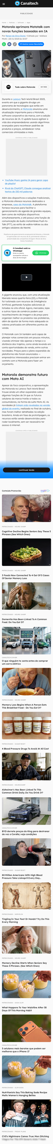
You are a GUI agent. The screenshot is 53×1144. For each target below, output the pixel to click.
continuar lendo (26, 470)
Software (21, 22)
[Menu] (3, 4)
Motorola (27, 109)
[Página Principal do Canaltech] (26, 5)
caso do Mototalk (22, 204)
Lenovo (17, 99)
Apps (28, 22)
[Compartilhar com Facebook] (9, 44)
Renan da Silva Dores (16, 36)
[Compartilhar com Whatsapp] (4, 44)
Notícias (12, 22)
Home (4, 22)
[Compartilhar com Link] (15, 44)
